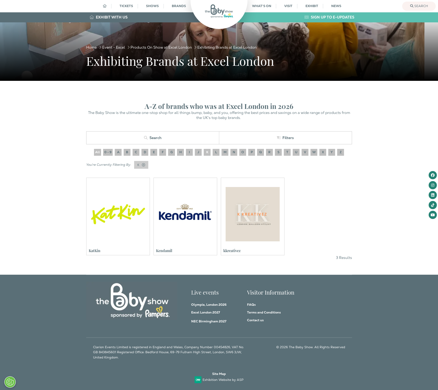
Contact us (255, 320)
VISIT (288, 6)
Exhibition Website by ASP (223, 380)
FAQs (251, 305)
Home (91, 47)
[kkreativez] (252, 214)
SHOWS (152, 6)
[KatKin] (118, 214)
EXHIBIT (311, 6)
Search (420, 6)
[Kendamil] (185, 214)
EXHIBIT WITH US (111, 17)
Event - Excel (113, 47)
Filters (288, 137)
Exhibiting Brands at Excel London (227, 47)
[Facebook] (433, 175)
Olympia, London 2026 (209, 305)
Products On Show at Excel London (161, 47)
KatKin (94, 250)
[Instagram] (433, 185)
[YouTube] (433, 215)
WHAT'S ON (261, 6)
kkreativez (232, 250)
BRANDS (179, 6)
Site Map (219, 374)
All (97, 152)
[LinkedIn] (433, 195)
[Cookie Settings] (10, 382)
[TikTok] (433, 205)
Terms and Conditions (264, 312)
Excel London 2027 (205, 312)
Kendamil (164, 250)
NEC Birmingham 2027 (208, 321)
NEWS (336, 6)
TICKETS (126, 6)
